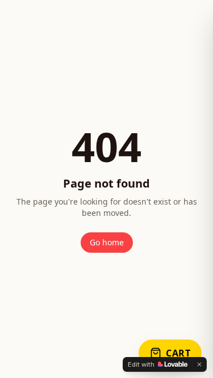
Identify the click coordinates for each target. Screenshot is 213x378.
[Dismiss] (199, 364)
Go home (107, 242)
